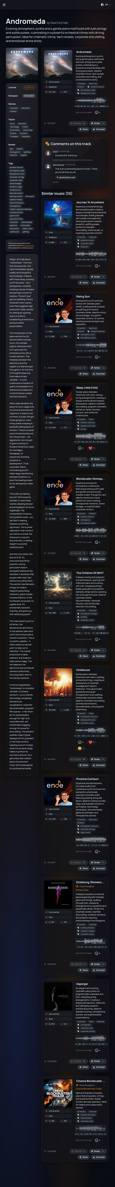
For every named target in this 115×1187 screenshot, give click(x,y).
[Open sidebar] (4, 5)
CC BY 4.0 (29, 87)
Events (25, 127)
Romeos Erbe (82, 890)
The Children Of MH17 (90, 572)
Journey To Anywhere (90, 202)
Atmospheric (15, 152)
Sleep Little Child (87, 387)
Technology (14, 127)
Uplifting (27, 152)
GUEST (55, 151)
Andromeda (83, 52)
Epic (11, 149)
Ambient (13, 111)
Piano (91, 419)
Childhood (83, 670)
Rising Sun (83, 296)
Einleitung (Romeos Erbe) (92, 882)
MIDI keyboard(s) (27, 245)
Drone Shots (15, 130)
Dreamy (20, 149)
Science (13, 133)
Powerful (13, 155)
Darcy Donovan (58, 164)
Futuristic (23, 133)
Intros (12, 124)
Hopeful (23, 155)
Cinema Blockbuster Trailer (89, 1089)
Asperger (82, 983)
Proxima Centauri (87, 779)
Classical (92, 237)
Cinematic (14, 108)
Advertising (27, 130)
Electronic (25, 108)
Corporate (26, 136)
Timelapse (14, 136)
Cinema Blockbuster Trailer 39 (95, 1081)
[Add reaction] (98, 112)
